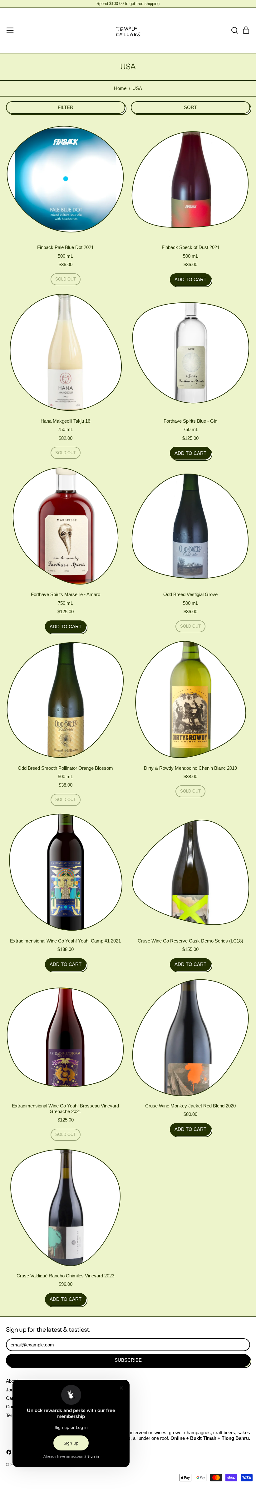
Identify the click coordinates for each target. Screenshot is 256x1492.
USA (137, 88)
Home (120, 88)
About (12, 1381)
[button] (234, 30)
